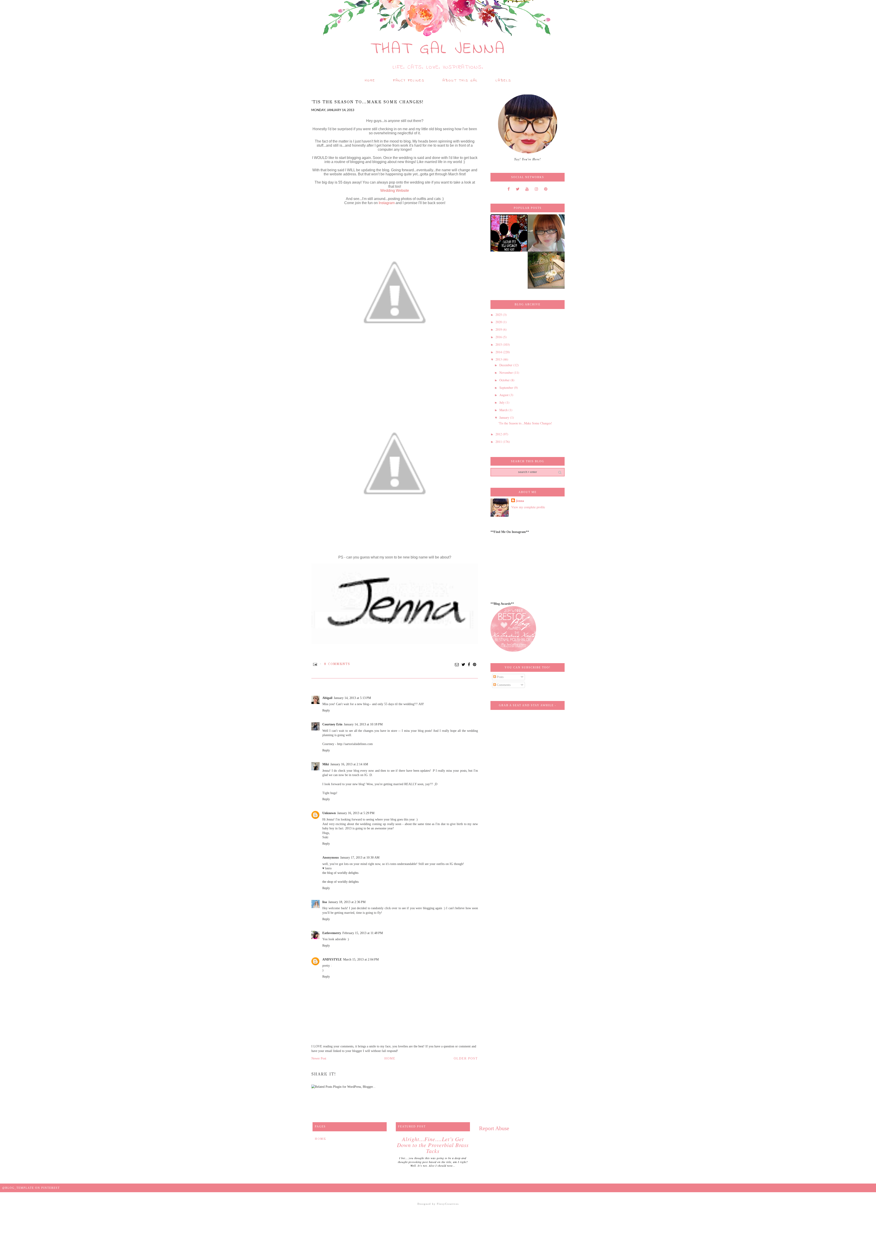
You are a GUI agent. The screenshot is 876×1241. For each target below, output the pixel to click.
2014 (499, 352)
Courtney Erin (332, 724)
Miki (325, 764)
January (504, 417)
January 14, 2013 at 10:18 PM (363, 724)
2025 (499, 314)
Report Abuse (494, 1128)
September (506, 387)
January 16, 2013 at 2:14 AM (349, 764)
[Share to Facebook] (469, 664)
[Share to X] (463, 664)
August (504, 395)
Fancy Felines (409, 80)
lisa (324, 902)
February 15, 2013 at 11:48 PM (362, 933)
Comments (503, 685)
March (503, 410)
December (506, 365)
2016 (499, 337)
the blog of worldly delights (340, 873)
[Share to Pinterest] (475, 664)
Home (370, 80)
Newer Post (318, 1058)
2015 (499, 344)
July (502, 402)
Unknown (329, 813)
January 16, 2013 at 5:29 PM (355, 813)
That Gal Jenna (438, 49)
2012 (499, 434)
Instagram (387, 203)
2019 (499, 329)
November (506, 372)
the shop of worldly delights (340, 881)
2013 (499, 359)
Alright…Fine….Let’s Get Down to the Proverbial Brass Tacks (433, 1145)
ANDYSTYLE (332, 959)
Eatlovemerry (331, 933)
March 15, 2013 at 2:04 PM (361, 959)
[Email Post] (315, 664)
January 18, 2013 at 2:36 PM (346, 902)
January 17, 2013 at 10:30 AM (359, 857)
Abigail (327, 698)
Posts (499, 677)
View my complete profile (528, 507)
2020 (499, 322)
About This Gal (460, 80)
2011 (499, 441)
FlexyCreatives (448, 1203)
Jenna (520, 500)
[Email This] (457, 664)
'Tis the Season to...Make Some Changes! (525, 423)
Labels (503, 80)
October (505, 380)
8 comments (337, 664)
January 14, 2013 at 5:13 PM (352, 698)
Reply (326, 710)
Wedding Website (394, 190)
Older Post (466, 1058)
